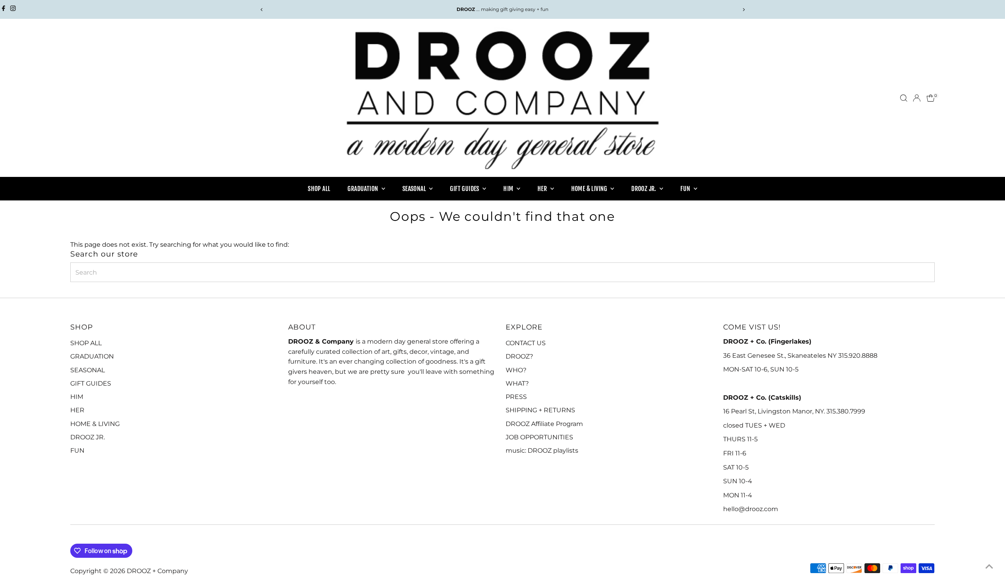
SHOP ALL (319, 189)
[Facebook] (3, 9)
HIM (509, 189)
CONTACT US (526, 343)
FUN (686, 189)
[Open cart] (930, 98)
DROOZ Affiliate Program (544, 424)
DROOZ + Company (157, 571)
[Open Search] (903, 98)
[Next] (743, 9)
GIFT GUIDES (465, 189)
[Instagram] (13, 9)
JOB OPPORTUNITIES (539, 437)
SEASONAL (415, 189)
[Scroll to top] (989, 566)
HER (542, 189)
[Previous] (261, 9)
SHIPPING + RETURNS (540, 410)
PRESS (516, 396)
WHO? (516, 370)
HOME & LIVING (590, 189)
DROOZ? (519, 356)
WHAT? (517, 383)
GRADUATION (363, 189)
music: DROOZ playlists (542, 450)
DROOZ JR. (644, 189)
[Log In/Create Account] (916, 98)
